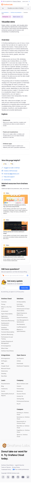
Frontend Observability (7, 332)
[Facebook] (3, 477)
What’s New (4, 348)
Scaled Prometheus (22, 317)
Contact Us (20, 396)
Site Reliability (21, 324)
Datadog (3, 373)
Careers (19, 386)
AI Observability (21, 301)
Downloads (20, 363)
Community (4, 388)
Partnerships (20, 388)
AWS (2, 363)
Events (3, 391)
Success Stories (21, 393)
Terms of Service (17, 1)
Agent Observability (6, 313)
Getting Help (20, 398)
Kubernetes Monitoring (7, 320)
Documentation (5, 12)
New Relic (4, 376)
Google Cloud (5, 366)
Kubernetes (4, 371)
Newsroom (20, 391)
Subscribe (24, 288)
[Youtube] (23, 477)
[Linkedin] (13, 477)
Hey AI (18, 403)
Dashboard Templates (23, 366)
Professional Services (23, 401)
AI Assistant (4, 311)
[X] (8, 477)
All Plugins (4, 361)
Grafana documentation (16, 12)
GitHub (19, 361)
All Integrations (5, 358)
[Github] (18, 477)
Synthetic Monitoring (7, 334)
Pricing (3, 304)
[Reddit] (28, 477)
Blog (2, 386)
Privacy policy (20, 291)
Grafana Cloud (16, 455)
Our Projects (20, 358)
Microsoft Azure (5, 368)
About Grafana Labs (22, 383)
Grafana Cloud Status (7, 350)
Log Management (22, 327)
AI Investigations (6, 345)
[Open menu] (28, 4)
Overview (4, 301)
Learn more (25, 1)
